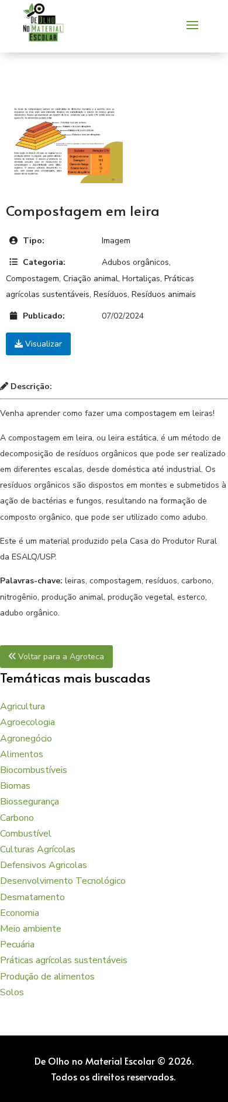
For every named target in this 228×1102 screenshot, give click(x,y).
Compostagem (32, 278)
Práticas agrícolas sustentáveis (63, 960)
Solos (12, 992)
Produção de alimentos (47, 976)
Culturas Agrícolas (37, 849)
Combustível (25, 833)
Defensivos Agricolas (43, 865)
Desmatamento (32, 897)
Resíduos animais (164, 294)
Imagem (116, 240)
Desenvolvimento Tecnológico (63, 880)
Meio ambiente (30, 928)
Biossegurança (29, 801)
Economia (19, 913)
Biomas (15, 785)
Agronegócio (26, 738)
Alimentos (21, 754)
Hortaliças (141, 278)
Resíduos (110, 294)
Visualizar (42, 343)
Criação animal (90, 278)
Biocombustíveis (33, 770)
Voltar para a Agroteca (60, 656)
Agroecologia (27, 722)
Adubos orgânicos (135, 262)
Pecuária (17, 944)
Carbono (17, 817)
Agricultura (22, 706)
